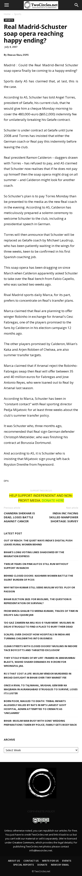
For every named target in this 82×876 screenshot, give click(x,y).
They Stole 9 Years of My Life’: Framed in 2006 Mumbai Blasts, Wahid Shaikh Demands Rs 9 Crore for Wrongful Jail (39, 662)
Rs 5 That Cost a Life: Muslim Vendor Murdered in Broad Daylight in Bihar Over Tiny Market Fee (37, 675)
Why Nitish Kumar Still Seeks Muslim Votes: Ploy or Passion (39, 589)
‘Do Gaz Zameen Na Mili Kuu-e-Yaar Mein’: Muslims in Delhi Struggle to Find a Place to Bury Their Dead (39, 624)
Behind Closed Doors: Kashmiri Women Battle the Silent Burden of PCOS (38, 577)
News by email (60, 864)
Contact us (31, 860)
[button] (76, 5)
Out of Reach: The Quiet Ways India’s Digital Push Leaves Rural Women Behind (38, 542)
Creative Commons (23, 842)
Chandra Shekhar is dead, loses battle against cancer (19, 517)
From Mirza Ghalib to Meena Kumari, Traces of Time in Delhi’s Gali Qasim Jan (41, 613)
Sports (17, 14)
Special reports (23, 864)
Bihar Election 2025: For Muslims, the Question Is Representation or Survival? (38, 601)
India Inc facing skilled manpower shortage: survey (63, 517)
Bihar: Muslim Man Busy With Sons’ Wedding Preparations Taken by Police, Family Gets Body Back (40, 722)
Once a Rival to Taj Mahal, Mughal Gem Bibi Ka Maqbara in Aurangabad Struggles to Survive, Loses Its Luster (41, 689)
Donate (42, 864)
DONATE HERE (53, 500)
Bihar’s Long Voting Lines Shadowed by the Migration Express (34, 554)
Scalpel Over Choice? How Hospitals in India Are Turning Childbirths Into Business (37, 636)
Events (66, 860)
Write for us (50, 860)
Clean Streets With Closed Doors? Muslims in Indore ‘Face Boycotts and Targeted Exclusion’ (40, 648)
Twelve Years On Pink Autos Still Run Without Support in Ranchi (36, 566)
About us (14, 860)
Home (7, 14)
